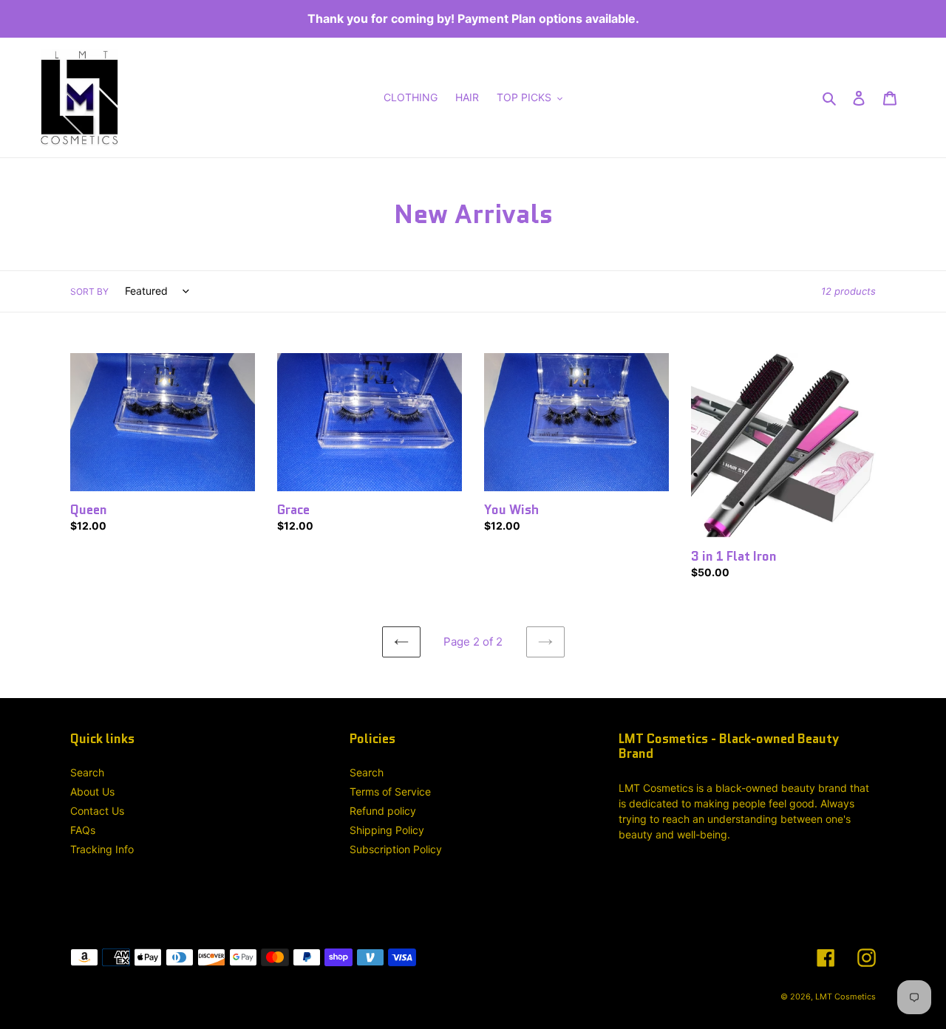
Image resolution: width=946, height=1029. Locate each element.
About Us (92, 791)
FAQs (82, 830)
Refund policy (383, 810)
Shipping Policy (387, 830)
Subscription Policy (396, 849)
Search (87, 772)
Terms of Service (390, 791)
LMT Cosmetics (845, 996)
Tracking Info (102, 849)
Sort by (89, 291)
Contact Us (97, 810)
